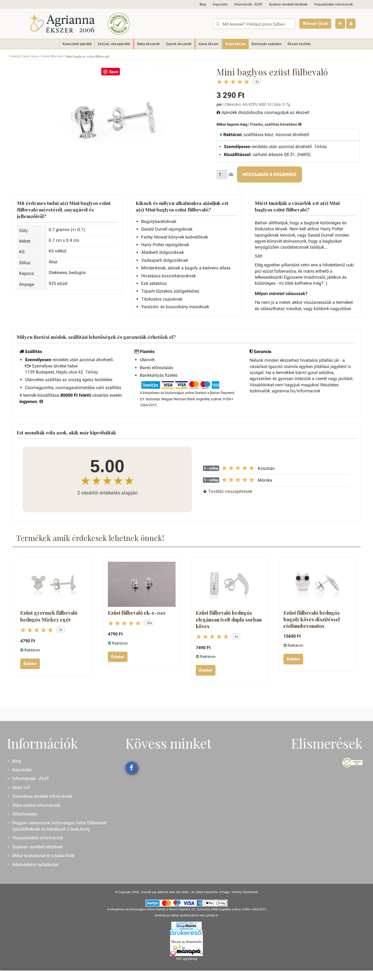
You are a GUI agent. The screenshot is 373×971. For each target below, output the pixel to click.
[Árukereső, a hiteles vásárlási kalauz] (119, 24)
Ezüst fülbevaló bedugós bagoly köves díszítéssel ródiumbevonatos (311, 619)
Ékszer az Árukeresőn (186, 941)
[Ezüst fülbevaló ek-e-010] (142, 584)
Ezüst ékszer (235, 44)
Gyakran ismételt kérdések (288, 4)
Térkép (320, 146)
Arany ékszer (208, 44)
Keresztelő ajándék (77, 44)
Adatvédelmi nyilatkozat (35, 864)
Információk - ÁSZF (248, 4)
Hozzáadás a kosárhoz (269, 174)
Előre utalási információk (36, 805)
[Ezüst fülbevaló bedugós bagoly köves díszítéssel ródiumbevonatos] (317, 584)
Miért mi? (21, 787)
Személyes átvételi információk (42, 796)
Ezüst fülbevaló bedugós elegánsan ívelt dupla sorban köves (229, 619)
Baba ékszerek (148, 44)
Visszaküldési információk (333, 4)
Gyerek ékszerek (179, 44)
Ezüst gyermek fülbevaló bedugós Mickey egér (49, 616)
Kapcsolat (220, 4)
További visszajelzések (229, 491)
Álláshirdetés (24, 814)
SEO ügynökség (186, 959)
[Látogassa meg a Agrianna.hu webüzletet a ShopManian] (186, 925)
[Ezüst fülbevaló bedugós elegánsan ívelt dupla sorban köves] (230, 584)
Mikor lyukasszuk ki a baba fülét (43, 855)
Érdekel (30, 663)
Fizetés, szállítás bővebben (274, 124)
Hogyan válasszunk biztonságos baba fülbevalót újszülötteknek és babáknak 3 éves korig (59, 825)
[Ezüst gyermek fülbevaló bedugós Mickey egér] (54, 584)
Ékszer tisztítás (299, 44)
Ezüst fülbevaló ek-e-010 (136, 613)
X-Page (224, 892)
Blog (203, 4)
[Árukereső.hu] (186, 934)
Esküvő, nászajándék (114, 44)
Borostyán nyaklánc (266, 44)
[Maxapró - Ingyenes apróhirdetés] (186, 950)
